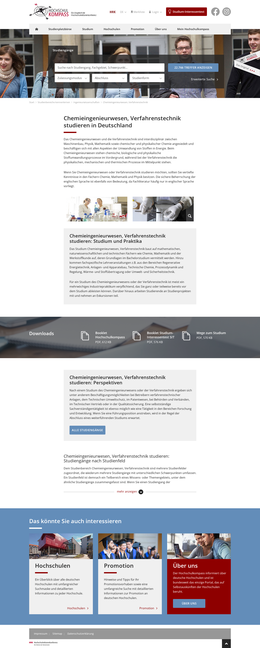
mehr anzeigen (127, 491)
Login (156, 12)
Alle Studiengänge (87, 430)
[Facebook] (215, 11)
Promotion (137, 29)
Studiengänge (63, 50)
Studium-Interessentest (188, 12)
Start (31, 102)
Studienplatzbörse (60, 29)
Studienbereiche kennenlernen (54, 102)
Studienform (140, 78)
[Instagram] (226, 11)
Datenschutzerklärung (80, 633)
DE (122, 12)
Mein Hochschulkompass (193, 29)
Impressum (40, 633)
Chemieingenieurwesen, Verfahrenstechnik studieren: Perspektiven (118, 380)
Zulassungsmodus (69, 78)
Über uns (161, 29)
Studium (87, 29)
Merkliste (139, 12)
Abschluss (101, 78)
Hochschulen (112, 29)
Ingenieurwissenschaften (86, 102)
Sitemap (57, 633)
